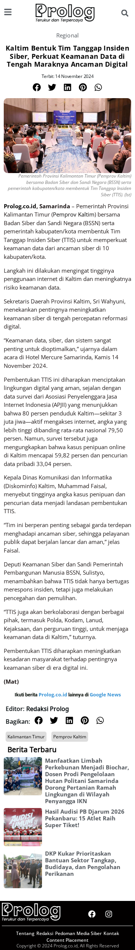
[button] (124, 13)
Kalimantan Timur (26, 736)
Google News (105, 694)
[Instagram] (108, 914)
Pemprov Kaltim (69, 736)
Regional (67, 35)
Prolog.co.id (53, 694)
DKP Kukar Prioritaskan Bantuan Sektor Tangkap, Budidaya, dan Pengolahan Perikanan (82, 863)
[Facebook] (91, 914)
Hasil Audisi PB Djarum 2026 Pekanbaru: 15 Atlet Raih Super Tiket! (84, 818)
